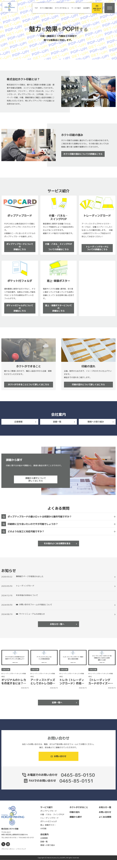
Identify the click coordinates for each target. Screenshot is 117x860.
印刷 (24, 674)
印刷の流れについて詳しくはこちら (88, 384)
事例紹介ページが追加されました (29, 576)
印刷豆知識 (5, 669)
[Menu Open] (109, 8)
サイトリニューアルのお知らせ (32, 614)
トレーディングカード (25, 585)
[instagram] (8, 844)
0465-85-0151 (76, 781)
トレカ (19, 674)
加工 (3, 676)
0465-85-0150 (78, 775)
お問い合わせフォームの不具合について (35, 604)
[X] (3, 844)
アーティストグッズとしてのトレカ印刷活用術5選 (42, 683)
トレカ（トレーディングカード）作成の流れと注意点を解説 (71, 683)
